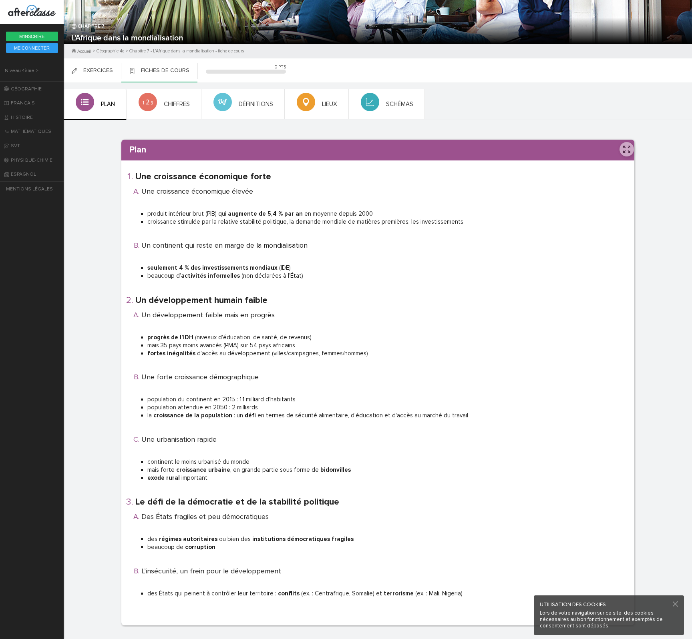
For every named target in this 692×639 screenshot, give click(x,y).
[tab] (95, 104)
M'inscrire (31, 36)
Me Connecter (32, 48)
